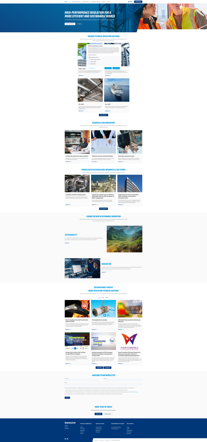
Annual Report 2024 (115, 428)
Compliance (67, 428)
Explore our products (70, 23)
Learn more (81, 75)
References (98, 432)
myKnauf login (138, 1)
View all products (103, 115)
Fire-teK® (82, 432)
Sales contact (98, 413)
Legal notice (96, 440)
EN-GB (130, 1)
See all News (99, 367)
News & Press (129, 432)
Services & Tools (99, 427)
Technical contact (108, 413)
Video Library (98, 430)
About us (66, 425)
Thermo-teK (82, 428)
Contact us (79, 23)
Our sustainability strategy (116, 427)
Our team (66, 426)
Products (81, 427)
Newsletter (129, 433)
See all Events (107, 367)
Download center (99, 428)
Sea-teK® (82, 433)
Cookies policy (107, 440)
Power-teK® (82, 430)
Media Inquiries (129, 430)
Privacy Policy (102, 440)
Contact (128, 427)
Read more (68, 204)
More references (103, 208)
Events (128, 428)
